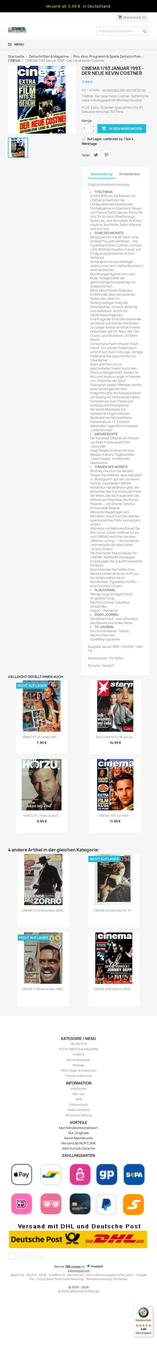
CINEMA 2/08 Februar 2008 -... (114, 989)
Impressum (78, 1088)
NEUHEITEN (79, 1044)
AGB (79, 1099)
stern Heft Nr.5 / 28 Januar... (115, 737)
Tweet (96, 155)
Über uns (78, 1094)
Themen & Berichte (78, 1076)
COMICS (78, 1054)
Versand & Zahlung (78, 1115)
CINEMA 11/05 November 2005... (43, 910)
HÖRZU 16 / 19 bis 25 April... (41, 816)
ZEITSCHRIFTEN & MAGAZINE (79, 1049)
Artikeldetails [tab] (129, 174)
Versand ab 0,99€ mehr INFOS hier (124, 90)
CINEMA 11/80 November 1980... (43, 989)
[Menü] (150, 1307)
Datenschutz (78, 1104)
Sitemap (78, 1065)
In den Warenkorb (122, 128)
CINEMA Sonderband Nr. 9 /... (114, 910)
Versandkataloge (78, 1060)
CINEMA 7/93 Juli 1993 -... (115, 816)
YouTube (21, 1256)
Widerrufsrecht (79, 1110)
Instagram (39, 1256)
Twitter (12, 1256)
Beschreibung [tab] (101, 174)
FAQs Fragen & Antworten (78, 1070)
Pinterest (106, 155)
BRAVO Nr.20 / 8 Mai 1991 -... (42, 737)
